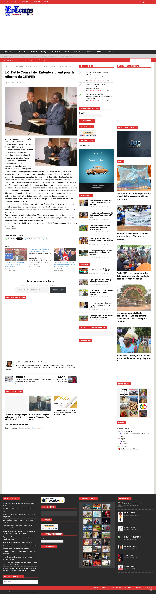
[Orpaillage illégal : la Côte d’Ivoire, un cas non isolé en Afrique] (83, 318)
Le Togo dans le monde (94, 94)
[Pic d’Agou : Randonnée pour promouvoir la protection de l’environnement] (83, 228)
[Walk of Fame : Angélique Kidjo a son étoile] (97, 563)
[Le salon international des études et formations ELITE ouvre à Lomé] (65, 402)
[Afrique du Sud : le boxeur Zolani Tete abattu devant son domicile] (87, 556)
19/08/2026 (94, 219)
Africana (84, 264)
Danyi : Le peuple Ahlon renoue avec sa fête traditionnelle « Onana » (101, 240)
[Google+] (144, 2)
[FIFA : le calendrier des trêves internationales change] (106, 542)
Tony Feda (128, 555)
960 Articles (42, 362)
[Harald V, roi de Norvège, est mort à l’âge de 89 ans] (97, 521)
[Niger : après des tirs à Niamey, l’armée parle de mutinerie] (83, 282)
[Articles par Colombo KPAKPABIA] (120, 506)
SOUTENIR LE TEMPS (66, 56)
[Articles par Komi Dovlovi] (120, 520)
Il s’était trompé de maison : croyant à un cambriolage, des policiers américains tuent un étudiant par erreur (20, 569)
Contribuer (33, 56)
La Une (6, 2)
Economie (89, 52)
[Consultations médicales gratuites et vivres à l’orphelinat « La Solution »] (133, 392)
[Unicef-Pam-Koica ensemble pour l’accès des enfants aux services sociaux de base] (133, 399)
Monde (138, 588)
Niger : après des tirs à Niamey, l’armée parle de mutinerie (18, 521)
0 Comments (23, 83)
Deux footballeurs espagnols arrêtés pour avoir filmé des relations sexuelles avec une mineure (20, 532)
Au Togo (33, 52)
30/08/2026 (94, 273)
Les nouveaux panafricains (95, 84)
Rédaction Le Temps (95, 81)
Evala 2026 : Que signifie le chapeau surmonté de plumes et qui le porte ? (134, 358)
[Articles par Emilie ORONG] (120, 548)
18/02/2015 (11, 83)
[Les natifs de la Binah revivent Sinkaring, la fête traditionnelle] (133, 413)
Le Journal (25, 2)
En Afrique (128, 588)
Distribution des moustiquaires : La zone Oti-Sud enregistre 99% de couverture (134, 196)
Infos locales (116, 588)
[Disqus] (41, 460)
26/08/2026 (94, 207)
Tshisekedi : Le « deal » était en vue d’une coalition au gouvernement (16, 264)
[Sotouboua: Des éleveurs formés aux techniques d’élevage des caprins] (134, 218)
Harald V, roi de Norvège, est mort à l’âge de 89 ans (19, 542)
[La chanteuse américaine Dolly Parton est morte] (87, 542)
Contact (37, 2)
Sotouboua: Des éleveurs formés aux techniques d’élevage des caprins (133, 236)
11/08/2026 (94, 232)
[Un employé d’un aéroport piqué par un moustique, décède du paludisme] (97, 528)
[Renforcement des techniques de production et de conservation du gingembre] (133, 406)
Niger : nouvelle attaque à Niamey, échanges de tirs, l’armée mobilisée (101, 292)
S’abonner (21, 56)
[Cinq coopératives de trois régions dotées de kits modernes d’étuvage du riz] (124, 406)
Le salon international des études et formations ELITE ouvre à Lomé (65, 412)
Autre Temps (86, 196)
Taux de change (84, 145)
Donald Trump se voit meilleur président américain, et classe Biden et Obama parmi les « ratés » (19, 547)
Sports (100, 52)
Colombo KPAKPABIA (132, 503)
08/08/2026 (94, 257)
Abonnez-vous (58, 290)
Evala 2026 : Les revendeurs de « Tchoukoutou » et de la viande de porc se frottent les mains (133, 276)
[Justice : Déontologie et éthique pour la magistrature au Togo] (124, 392)
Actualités (20, 52)
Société (76, 52)
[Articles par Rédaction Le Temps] (120, 540)
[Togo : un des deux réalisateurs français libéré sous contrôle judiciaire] (83, 203)
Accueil (7, 52)
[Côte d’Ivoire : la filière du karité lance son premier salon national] (87, 563)
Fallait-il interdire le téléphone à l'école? (97, 73)
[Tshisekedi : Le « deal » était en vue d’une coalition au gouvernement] (16, 254)
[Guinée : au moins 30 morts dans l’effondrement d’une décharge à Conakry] (97, 549)
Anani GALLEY (130, 566)
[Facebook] (148, 2)
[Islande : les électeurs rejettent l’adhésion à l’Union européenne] (106, 507)
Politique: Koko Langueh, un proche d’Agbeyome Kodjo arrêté (40, 417)
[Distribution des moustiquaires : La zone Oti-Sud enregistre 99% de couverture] (134, 178)
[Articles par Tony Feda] (120, 559)
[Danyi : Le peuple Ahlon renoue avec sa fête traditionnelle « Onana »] (83, 240)
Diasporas (148, 588)
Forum (46, 2)
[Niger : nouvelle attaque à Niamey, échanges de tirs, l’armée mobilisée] (83, 293)
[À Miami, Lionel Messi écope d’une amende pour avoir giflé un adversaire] (106, 563)
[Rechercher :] (140, 60)
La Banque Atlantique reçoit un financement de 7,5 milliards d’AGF (16, 417)
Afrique (44, 52)
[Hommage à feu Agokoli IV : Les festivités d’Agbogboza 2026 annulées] (83, 253)
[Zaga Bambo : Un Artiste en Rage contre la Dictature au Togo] (124, 413)
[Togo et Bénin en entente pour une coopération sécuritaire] (41, 258)
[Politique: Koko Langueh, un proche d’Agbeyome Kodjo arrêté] (40, 404)
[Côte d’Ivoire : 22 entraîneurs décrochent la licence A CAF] (83, 271)
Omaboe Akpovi (130, 527)
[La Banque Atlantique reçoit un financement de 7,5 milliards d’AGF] (16, 404)
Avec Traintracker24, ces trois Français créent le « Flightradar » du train (18, 526)
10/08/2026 (94, 244)
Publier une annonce (48, 56)
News (14, 2)
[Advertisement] (78, 34)
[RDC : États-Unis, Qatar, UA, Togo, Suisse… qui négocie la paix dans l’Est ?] (87, 549)
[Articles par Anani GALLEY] (120, 569)
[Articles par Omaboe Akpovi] (120, 530)
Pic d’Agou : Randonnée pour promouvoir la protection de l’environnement (99, 227)
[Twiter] (140, 2)
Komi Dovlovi (130, 513)
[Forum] (152, 2)
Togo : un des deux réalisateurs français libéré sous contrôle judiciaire (100, 202)
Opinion (56, 52)
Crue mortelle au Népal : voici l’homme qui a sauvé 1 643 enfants (20, 504)
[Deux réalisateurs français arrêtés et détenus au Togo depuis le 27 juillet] (83, 215)
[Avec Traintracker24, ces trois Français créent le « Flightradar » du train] (97, 514)
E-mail (82, 113)
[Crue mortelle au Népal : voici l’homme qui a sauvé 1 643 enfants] (87, 507)
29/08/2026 (94, 297)
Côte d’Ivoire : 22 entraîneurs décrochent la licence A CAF (19, 510)
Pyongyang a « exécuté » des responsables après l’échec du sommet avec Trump (64, 264)
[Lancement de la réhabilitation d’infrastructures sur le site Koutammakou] (143, 399)
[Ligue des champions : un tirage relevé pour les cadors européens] (87, 528)
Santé (66, 52)
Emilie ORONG (130, 546)
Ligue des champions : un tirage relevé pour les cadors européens (19, 552)
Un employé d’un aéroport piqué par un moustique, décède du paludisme (18, 558)
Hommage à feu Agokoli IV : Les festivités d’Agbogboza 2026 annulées (100, 252)
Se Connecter (8, 56)
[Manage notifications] (151, 589)
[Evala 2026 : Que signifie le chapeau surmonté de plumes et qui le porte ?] (134, 340)
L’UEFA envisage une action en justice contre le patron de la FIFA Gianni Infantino (20, 563)
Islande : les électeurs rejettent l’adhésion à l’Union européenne (19, 515)
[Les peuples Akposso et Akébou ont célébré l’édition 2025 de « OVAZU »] (124, 399)
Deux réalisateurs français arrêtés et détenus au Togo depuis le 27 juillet (101, 215)
